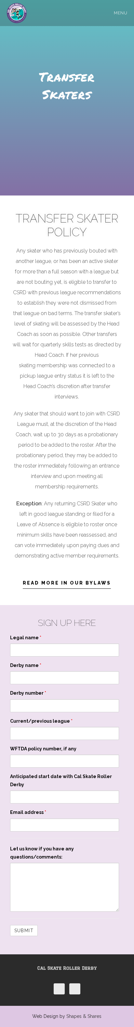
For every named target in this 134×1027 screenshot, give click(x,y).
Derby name (25, 665)
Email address (28, 812)
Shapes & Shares (83, 1016)
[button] (67, 585)
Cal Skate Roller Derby (67, 968)
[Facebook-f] (59, 988)
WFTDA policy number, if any (43, 748)
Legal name (25, 637)
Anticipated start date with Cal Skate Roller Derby (61, 780)
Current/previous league (41, 721)
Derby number (28, 693)
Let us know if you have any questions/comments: (42, 853)
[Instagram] (74, 988)
